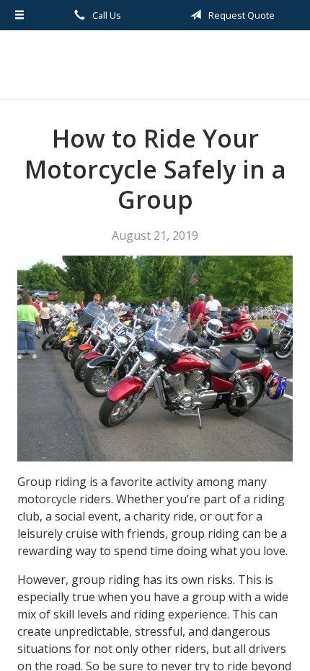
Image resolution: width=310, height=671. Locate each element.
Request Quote (240, 15)
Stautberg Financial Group (155, 65)
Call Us (105, 15)
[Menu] (20, 15)
